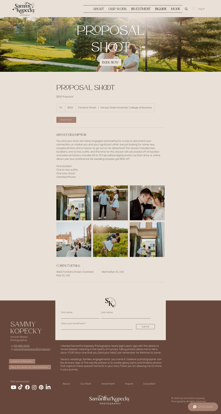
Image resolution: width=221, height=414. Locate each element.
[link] (110, 62)
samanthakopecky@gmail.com (32, 349)
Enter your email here (72, 323)
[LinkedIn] (48, 387)
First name (66, 312)
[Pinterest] (41, 387)
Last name (107, 312)
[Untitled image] (73, 202)
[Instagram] (34, 387)
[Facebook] (27, 387)
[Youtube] (14, 387)
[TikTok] (20, 387)
